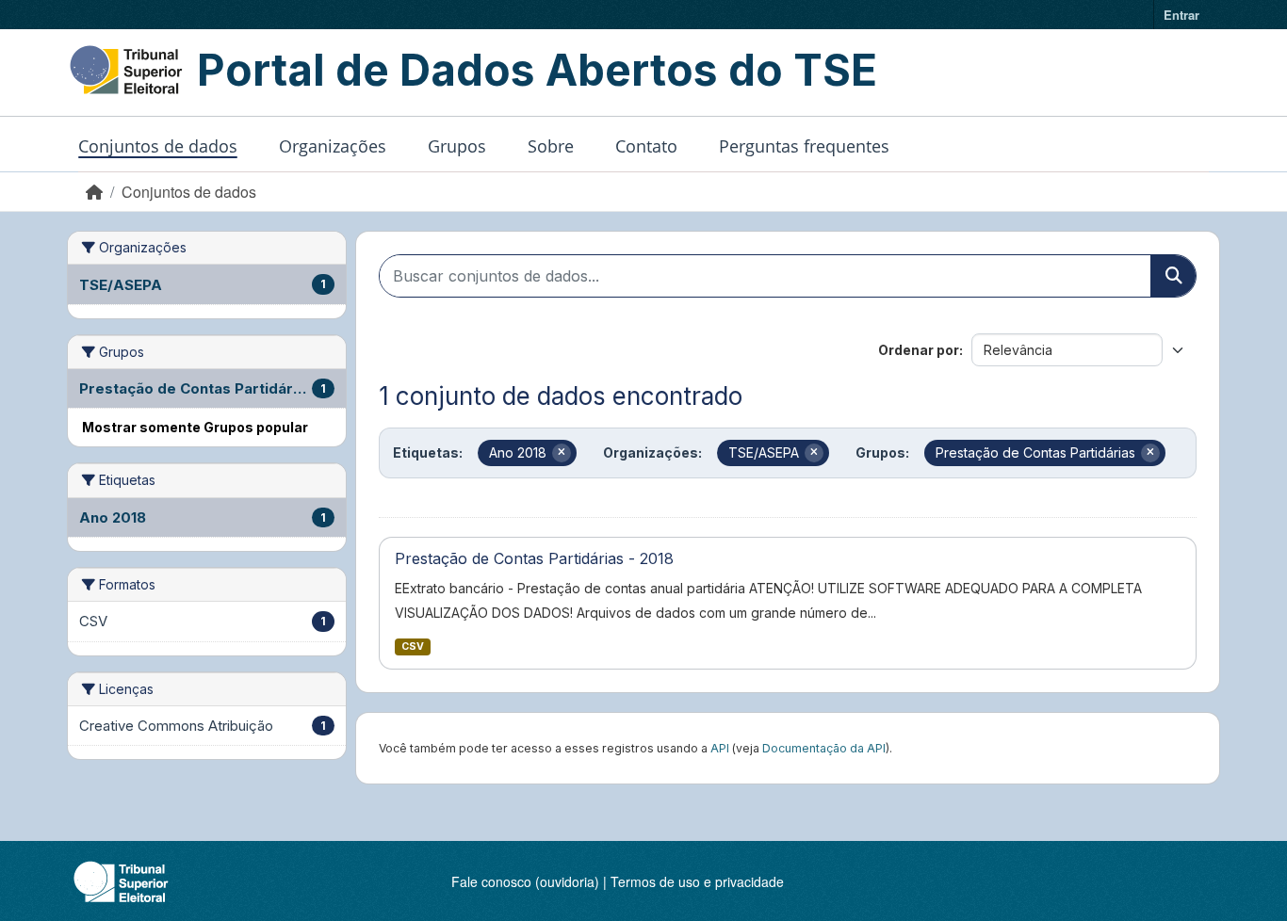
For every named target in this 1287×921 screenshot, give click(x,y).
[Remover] (561, 453)
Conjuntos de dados (157, 146)
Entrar (1181, 15)
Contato (646, 146)
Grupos (457, 146)
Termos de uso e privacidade (697, 881)
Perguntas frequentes (804, 146)
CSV (412, 646)
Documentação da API (824, 748)
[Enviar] (1173, 276)
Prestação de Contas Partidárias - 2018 (534, 558)
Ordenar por (918, 350)
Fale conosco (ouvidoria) (525, 881)
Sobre (551, 146)
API (719, 748)
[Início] (94, 191)
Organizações (332, 146)
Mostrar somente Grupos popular (195, 427)
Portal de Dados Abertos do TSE (537, 69)
